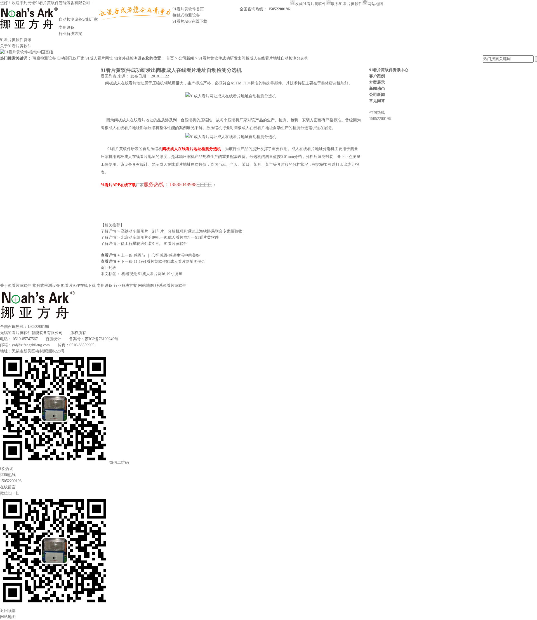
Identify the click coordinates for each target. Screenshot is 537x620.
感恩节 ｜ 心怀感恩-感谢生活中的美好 (167, 255)
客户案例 (377, 76)
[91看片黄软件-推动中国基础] (26, 52)
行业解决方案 (125, 285)
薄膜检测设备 (44, 58)
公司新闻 (186, 58)
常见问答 (377, 101)
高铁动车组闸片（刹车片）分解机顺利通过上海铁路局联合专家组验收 (171, 231)
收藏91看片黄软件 (310, 4)
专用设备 (104, 285)
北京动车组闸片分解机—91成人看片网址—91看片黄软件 (160, 237)
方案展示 (377, 82)
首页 (170, 58)
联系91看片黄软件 (346, 4)
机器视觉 (129, 274)
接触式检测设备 (46, 285)
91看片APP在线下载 (78, 285)
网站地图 (375, 4)
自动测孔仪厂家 (70, 58)
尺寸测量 (174, 274)
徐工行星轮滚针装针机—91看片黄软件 (144, 244)
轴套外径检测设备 (129, 58)
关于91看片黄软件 (15, 285)
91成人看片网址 (99, 58)
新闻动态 (377, 88)
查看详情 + (111, 255)
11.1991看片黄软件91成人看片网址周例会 (169, 261)
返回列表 (109, 76)
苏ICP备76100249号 (101, 339)
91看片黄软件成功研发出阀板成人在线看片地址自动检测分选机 (253, 58)
